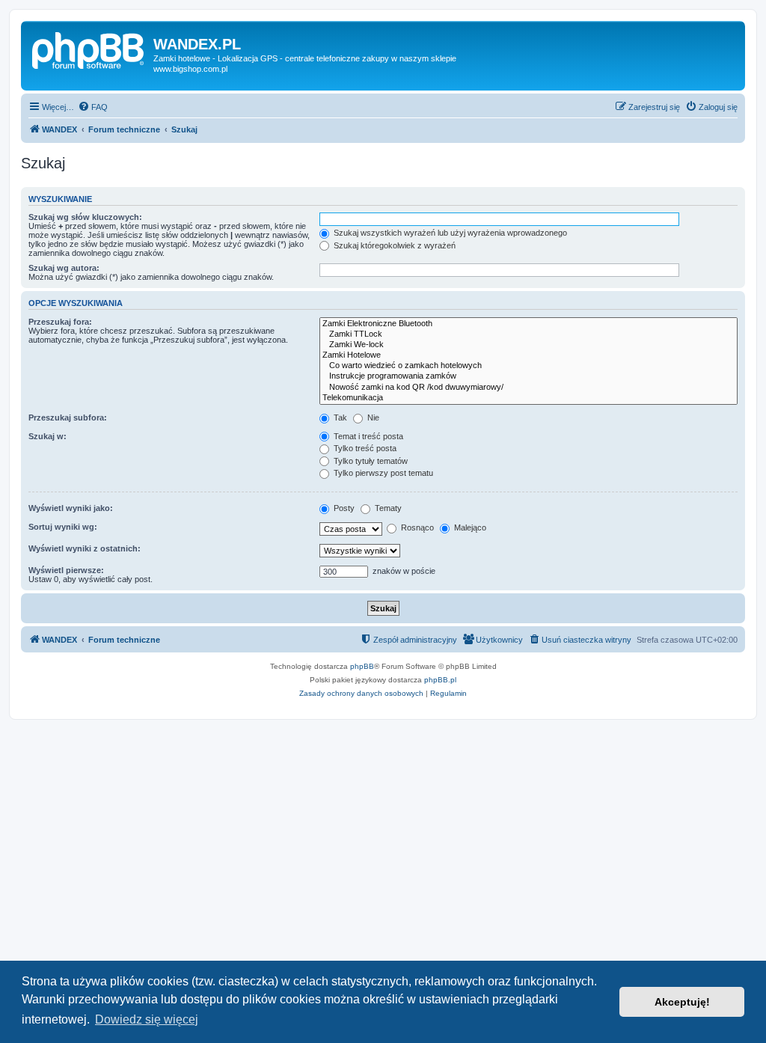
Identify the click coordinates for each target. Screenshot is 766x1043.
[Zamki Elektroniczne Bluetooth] (528, 324)
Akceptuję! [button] (682, 1002)
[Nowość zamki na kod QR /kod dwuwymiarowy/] (528, 387)
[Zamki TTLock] (528, 334)
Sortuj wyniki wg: (62, 526)
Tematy (387, 508)
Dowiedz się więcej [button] (146, 1019)
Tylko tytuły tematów (369, 460)
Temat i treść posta (367, 436)
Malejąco (469, 527)
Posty (343, 508)
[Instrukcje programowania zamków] (528, 376)
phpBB (362, 666)
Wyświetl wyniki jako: (70, 508)
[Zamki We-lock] (528, 345)
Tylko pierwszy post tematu (382, 472)
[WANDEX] (89, 49)
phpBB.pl (440, 680)
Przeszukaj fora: (60, 321)
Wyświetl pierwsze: (66, 570)
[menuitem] (93, 107)
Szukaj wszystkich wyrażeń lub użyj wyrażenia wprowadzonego (449, 232)
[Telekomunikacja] (528, 398)
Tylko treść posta (363, 448)
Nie (372, 417)
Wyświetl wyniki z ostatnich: (84, 548)
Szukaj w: (47, 436)
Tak (339, 417)
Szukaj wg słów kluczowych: (85, 216)
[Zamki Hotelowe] (528, 355)
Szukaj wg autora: (63, 267)
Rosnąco (416, 527)
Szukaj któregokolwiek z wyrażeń (393, 245)
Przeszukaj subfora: (67, 417)
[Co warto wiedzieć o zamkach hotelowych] (528, 366)
